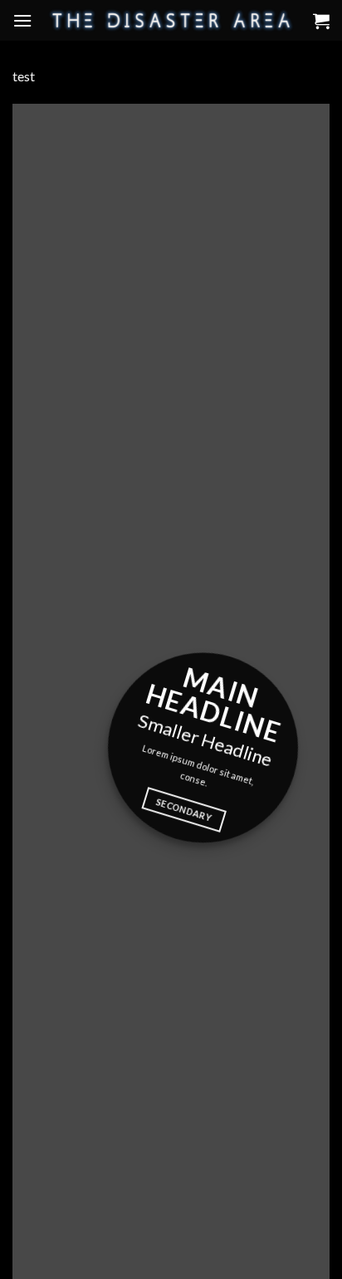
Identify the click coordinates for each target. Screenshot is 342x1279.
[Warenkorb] (321, 20)
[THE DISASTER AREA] (171, 20)
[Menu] (22, 20)
